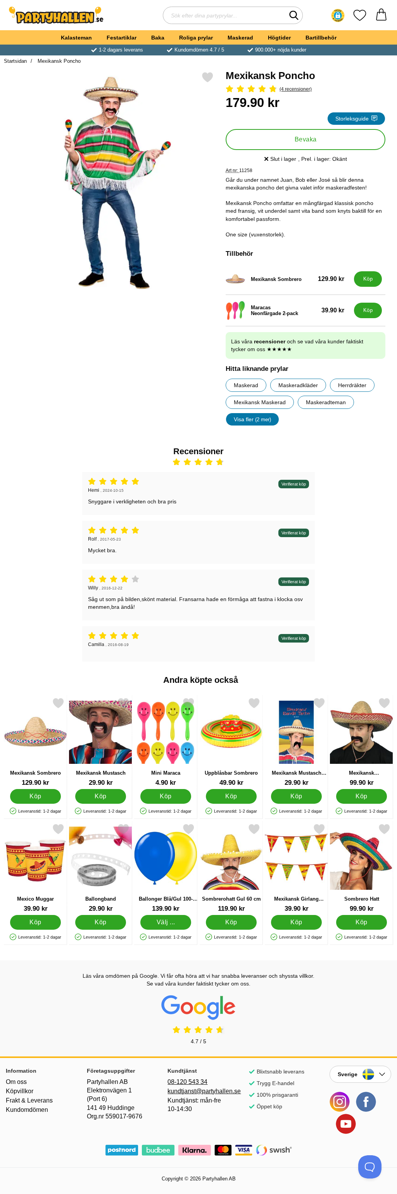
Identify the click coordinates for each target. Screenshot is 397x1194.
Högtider (279, 37)
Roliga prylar (196, 37)
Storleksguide (352, 118)
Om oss (16, 1082)
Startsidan (15, 61)
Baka (157, 37)
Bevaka (306, 139)
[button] (338, 15)
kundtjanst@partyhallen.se (198, 1091)
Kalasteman (76, 37)
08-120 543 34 (187, 1082)
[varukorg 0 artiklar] (381, 15)
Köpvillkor (19, 1091)
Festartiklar (121, 37)
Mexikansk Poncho (58, 61)
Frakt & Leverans (29, 1100)
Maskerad (240, 37)
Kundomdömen (27, 1109)
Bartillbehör (321, 37)
